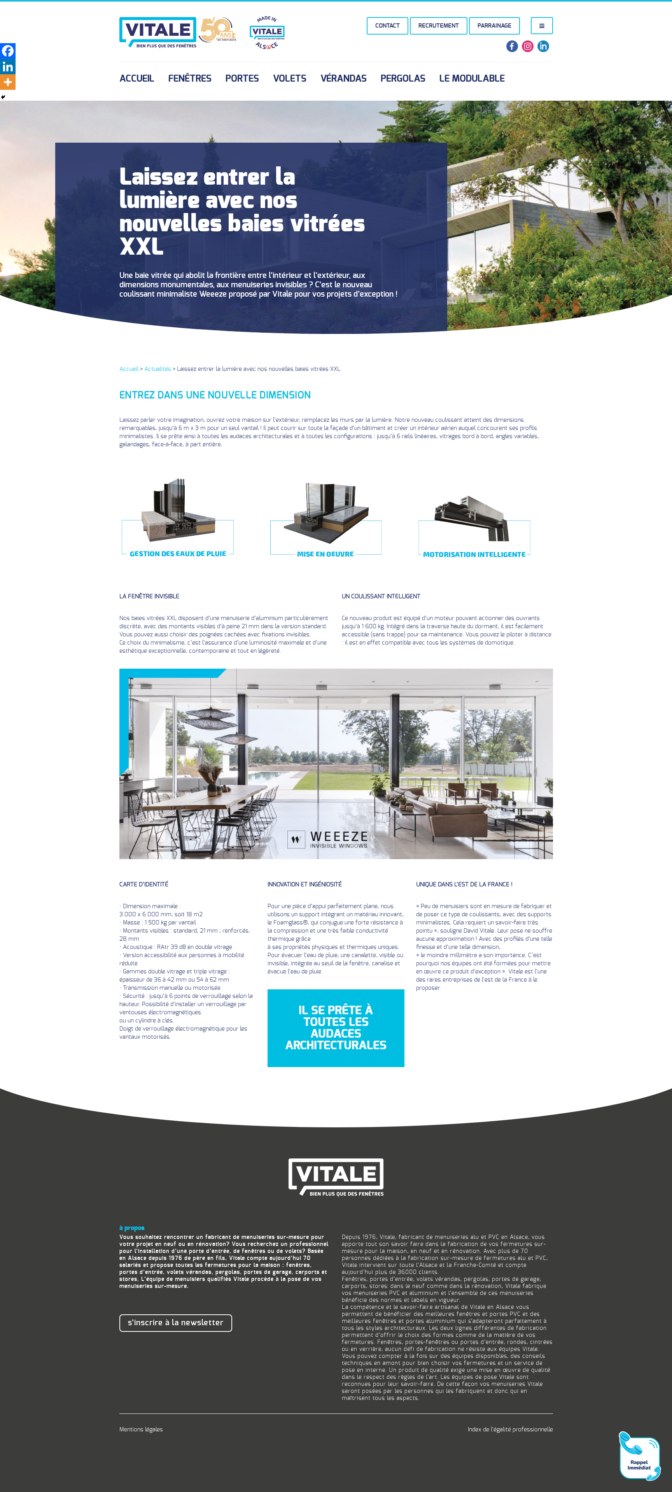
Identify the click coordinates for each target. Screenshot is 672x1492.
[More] (8, 82)
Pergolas (403, 79)
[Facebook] (8, 51)
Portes (242, 79)
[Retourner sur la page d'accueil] (336, 1176)
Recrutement (438, 26)
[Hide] (3, 97)
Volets (289, 79)
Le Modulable (472, 79)
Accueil (136, 79)
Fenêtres (190, 79)
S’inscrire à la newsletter (176, 1323)
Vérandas (343, 79)
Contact (387, 26)
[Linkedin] (8, 66)
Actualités (157, 369)
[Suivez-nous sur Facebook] (512, 50)
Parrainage (494, 26)
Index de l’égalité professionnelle (510, 1430)
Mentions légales (141, 1430)
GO (579, 1457)
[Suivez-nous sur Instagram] (528, 50)
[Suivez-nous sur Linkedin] (543, 50)
